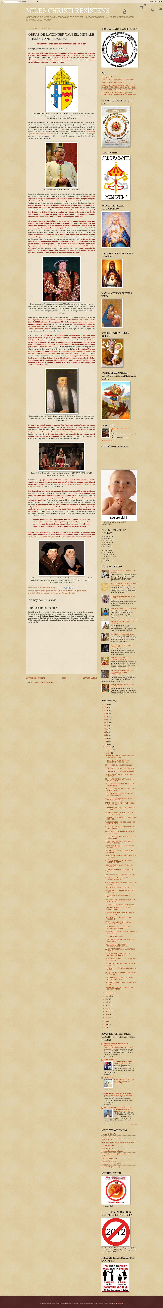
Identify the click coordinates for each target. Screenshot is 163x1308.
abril (107, 1008)
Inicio (64, 678)
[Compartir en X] (68, 588)
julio (106, 999)
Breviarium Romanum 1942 (110, 1137)
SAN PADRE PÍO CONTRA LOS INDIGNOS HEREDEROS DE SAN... (119, 978)
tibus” (52, 134)
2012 (105, 1021)
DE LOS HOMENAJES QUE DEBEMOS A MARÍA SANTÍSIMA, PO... (118, 842)
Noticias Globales (107, 1148)
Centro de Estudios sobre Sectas (112, 1151)
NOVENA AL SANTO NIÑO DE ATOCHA (124, 609)
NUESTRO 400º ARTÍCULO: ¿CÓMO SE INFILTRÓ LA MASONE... (118, 878)
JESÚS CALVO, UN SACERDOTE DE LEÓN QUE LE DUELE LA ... (119, 832)
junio (107, 1002)
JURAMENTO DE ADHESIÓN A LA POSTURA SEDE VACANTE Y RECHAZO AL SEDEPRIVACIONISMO (118, 86)
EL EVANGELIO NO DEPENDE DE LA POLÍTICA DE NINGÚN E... (117, 927)
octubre (108, 753)
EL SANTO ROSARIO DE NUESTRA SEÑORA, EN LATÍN (123, 597)
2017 (105, 732)
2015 (105, 738)
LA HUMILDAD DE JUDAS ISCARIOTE (118, 887)
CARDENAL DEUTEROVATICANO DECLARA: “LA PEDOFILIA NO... (120, 784)
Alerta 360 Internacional (109, 1158)
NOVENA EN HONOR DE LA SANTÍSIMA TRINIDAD (120, 658)
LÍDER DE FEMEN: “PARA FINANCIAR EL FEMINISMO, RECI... (119, 866)
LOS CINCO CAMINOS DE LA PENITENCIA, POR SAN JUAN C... (119, 846)
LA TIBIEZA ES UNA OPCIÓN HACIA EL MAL (120, 875)
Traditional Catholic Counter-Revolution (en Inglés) (117, 1142)
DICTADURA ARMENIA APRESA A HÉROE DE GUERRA (123, 1062)
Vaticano (59, 593)
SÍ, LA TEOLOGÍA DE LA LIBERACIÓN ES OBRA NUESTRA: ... (119, 908)
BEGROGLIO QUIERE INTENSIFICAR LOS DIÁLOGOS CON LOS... (119, 794)
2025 (105, 707)
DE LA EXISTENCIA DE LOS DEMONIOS (118, 765)
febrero (107, 1014)
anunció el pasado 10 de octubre (80, 55)
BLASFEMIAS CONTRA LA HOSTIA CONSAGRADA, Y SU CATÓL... (117, 761)
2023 (105, 713)
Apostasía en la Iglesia (42, 591)
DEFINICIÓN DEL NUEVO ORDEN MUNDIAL (120, 771)
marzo (107, 1011)
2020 (105, 723)
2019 (105, 726)
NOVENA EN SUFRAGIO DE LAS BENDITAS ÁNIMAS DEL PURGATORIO (122, 672)
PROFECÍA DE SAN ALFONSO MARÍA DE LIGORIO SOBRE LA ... (119, 813)
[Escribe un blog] (66, 588)
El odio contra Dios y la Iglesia (71, 591)
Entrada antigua (90, 678)
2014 (105, 741)
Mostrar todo (134, 1124)
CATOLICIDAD (108, 1077)
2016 (105, 735)
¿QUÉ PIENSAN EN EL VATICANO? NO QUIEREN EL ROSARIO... (118, 861)
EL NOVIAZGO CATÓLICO (114, 936)
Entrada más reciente (35, 678)
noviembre (109, 750)
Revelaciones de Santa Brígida (111, 1164)
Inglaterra (46, 593)
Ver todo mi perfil (106, 440)
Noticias (52, 593)
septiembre (109, 993)
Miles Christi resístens (120, 429)
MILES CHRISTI (109, 1060)
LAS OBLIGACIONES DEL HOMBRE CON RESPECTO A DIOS (119, 988)
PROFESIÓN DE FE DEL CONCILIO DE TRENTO (117, 80)
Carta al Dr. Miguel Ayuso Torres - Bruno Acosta (118, 1095)
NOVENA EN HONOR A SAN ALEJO (122, 634)
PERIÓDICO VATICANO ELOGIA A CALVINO (119, 905)
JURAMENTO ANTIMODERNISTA (112, 82)
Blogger (120, 1303)
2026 (105, 704)
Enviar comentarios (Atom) (44, 682)
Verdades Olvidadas (68, 593)
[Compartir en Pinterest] (72, 588)
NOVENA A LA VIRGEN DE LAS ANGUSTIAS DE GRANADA (122, 1110)
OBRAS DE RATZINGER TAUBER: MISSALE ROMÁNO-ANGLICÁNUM (120, 799)
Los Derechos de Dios (108, 1161)
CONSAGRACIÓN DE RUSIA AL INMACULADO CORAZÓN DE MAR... (120, 940)
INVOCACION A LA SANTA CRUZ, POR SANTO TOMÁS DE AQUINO (123, 584)
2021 (105, 720)
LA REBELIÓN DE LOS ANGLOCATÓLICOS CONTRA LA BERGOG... (119, 756)
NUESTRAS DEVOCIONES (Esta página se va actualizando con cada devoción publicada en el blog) (118, 93)
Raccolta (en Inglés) (107, 1145)
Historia (39, 593)
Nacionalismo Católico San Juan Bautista (118, 1093)
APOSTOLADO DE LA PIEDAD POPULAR (118, 1108)
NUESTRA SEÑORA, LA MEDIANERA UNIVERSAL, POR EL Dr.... (117, 954)
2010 (105, 1027)
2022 (105, 716)
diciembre (108, 747)
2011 (105, 1024)
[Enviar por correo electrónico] (64, 588)
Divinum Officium (107, 1140)
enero (107, 1017)
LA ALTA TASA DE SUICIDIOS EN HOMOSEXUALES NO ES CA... (116, 945)
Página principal (106, 77)
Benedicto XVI (55, 591)
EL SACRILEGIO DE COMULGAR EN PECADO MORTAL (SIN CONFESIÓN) (123, 1081)
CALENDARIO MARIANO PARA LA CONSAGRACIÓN (118, 90)
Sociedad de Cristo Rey (109, 1134)
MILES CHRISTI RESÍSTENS (68, 10)
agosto (107, 996)
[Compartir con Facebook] (70, 588)
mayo (107, 1005)
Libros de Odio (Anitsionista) (110, 1167)
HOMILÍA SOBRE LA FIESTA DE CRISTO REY (120, 768)
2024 (105, 710)
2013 (105, 744)
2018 (105, 729)
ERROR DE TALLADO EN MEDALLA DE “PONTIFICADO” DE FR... (118, 923)
